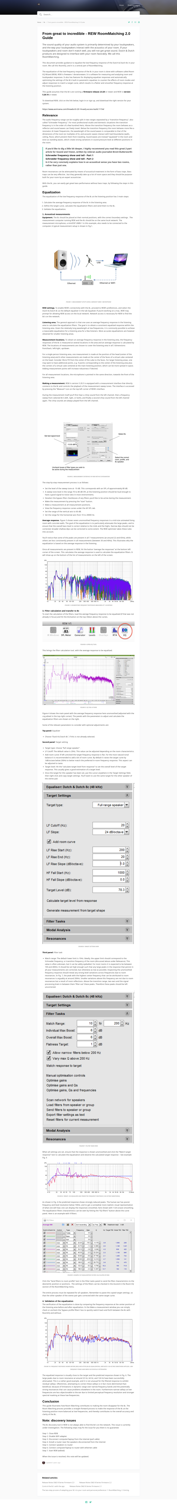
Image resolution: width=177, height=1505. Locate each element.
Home (121, 5)
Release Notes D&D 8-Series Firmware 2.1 (86, 1486)
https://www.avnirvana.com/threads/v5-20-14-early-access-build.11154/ (73, 109)
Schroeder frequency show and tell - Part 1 (69, 155)
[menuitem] (121, 5)
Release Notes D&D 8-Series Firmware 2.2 (95, 1482)
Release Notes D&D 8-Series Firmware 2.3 (58, 1482)
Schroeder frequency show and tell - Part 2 (69, 158)
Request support (134, 5)
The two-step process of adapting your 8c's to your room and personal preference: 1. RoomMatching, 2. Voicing (85, 1490)
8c (44, 22)
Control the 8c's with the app (53, 1486)
